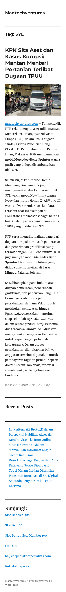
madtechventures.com (21, 123)
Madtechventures (25, 12)
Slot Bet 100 (13, 525)
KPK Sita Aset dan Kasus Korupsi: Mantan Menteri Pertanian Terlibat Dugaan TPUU (29, 63)
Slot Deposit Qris (17, 515)
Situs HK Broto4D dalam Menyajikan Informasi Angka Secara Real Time (30, 450)
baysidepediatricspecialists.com (28, 556)
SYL (40, 384)
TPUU (46, 384)
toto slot (11, 546)
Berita (24, 384)
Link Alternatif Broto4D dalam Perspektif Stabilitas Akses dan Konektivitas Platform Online (31, 435)
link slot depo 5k (17, 566)
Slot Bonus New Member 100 (26, 535)
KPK (34, 384)
